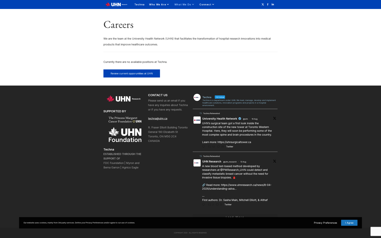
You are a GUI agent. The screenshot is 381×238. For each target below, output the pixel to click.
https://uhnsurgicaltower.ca (234, 142)
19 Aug (254, 119)
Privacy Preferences (325, 222)
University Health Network (219, 118)
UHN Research (211, 161)
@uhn (245, 119)
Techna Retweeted (211, 113)
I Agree (349, 222)
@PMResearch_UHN (233, 169)
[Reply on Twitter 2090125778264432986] (204, 146)
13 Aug (243, 162)
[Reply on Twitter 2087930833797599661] (204, 204)
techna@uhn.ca (157, 118)
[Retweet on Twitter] (201, 113)
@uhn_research (230, 162)
